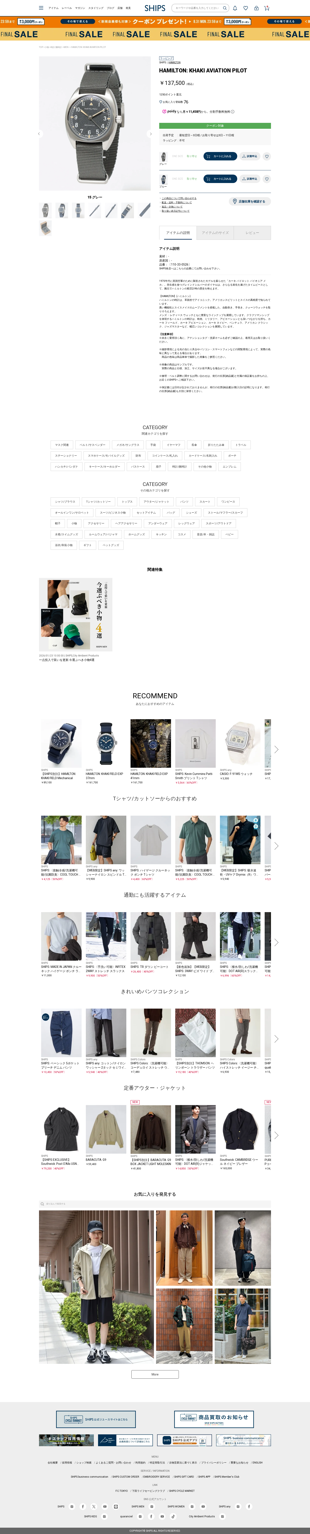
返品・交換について (172, 207)
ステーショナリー (66, 455)
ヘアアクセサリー (126, 523)
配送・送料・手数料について (177, 202)
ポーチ (232, 455)
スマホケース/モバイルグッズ (106, 455)
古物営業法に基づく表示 (183, 1462)
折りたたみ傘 (216, 444)
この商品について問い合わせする (179, 198)
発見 (128, 8)
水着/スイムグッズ (66, 534)
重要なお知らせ (239, 1462)
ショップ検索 (84, 1462)
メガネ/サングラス (127, 444)
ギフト (88, 545)
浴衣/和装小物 (64, 545)
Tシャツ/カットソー (98, 501)
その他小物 (205, 466)
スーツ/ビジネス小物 (113, 512)
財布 (138, 455)
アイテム (54, 8)
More (155, 1374)
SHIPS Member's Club (226, 1476)
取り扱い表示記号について (176, 211)
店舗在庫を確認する (252, 201)
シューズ (191, 512)
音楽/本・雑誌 (205, 534)
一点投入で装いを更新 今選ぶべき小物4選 (66, 660)
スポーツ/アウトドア (219, 523)
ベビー (229, 534)
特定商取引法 (157, 1462)
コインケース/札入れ (165, 455)
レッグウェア (186, 523)
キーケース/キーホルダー (104, 466)
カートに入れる (222, 156)
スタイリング (96, 8)
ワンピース (228, 501)
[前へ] (34, 749)
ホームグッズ (136, 534)
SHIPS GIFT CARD (184, 1476)
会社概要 (53, 1462)
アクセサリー (96, 523)
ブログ (110, 8)
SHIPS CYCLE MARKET (182, 1490)
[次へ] (275, 749)
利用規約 (140, 1462)
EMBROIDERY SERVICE (156, 1476)
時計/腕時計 (56, 47)
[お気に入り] (245, 8)
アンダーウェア (157, 523)
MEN (66, 47)
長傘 (194, 444)
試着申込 (252, 156)
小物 (47, 47)
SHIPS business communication (89, 1476)
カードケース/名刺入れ (203, 455)
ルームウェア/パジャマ (103, 534)
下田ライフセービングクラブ (148, 1490)
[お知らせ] (235, 8)
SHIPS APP (204, 1476)
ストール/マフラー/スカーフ (225, 512)
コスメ (182, 534)
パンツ (184, 501)
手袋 (153, 444)
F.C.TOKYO (122, 1490)
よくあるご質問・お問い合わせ (113, 1462)
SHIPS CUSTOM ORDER (125, 1476)
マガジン (80, 8)
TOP (41, 47)
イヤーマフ (174, 444)
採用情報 (67, 1462)
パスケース (138, 466)
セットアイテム (146, 512)
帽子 (58, 523)
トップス (127, 501)
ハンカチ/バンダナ (66, 466)
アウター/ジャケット (156, 501)
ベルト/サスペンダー (92, 444)
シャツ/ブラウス (65, 501)
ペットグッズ (111, 545)
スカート (204, 501)
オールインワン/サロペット (72, 512)
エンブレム (229, 466)
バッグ (171, 512)
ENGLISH (258, 1462)
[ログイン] (256, 8)
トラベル (240, 444)
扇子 (158, 466)
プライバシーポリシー (213, 1462)
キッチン (161, 534)
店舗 (120, 8)
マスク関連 (62, 444)
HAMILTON (174, 62)
